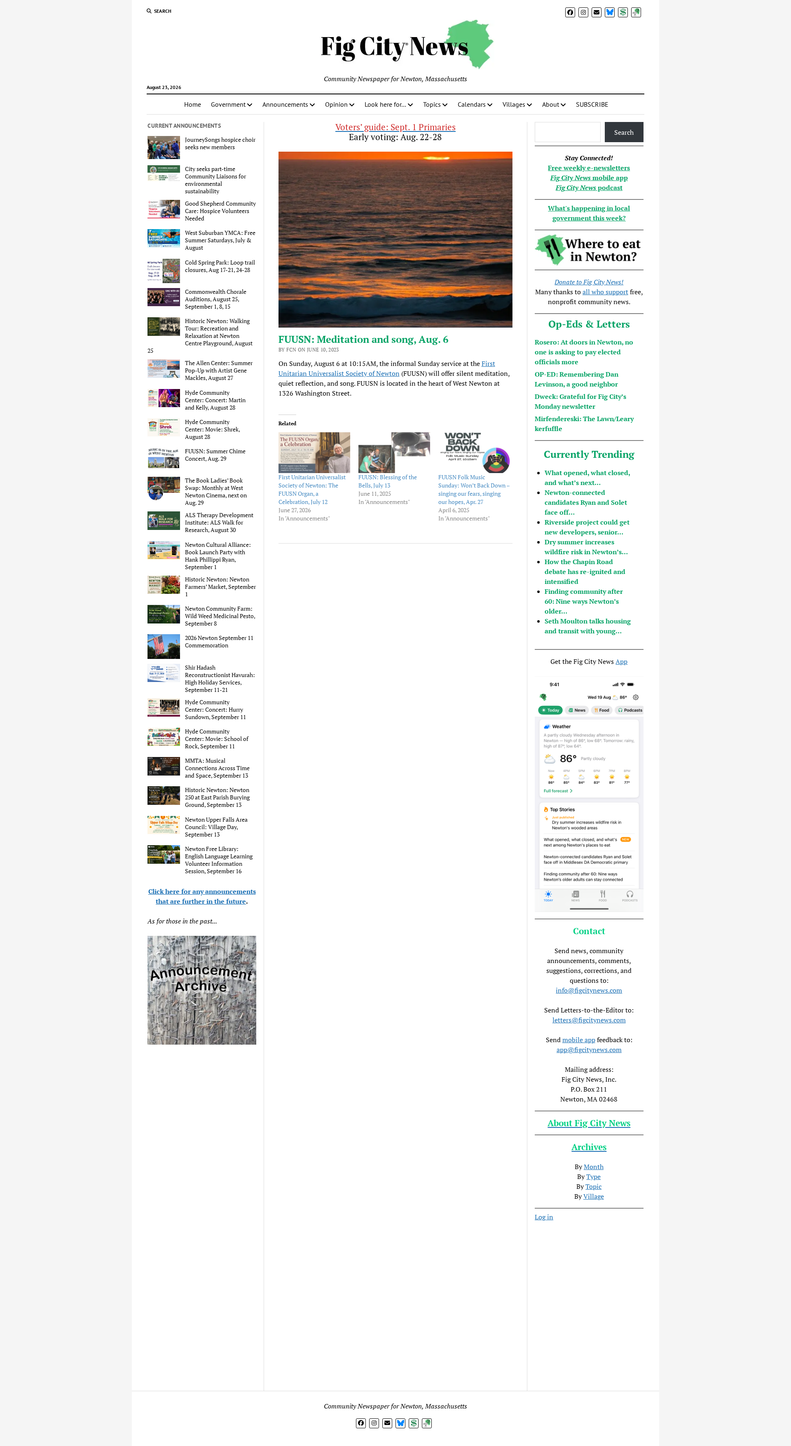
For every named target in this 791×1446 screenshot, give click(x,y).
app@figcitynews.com (589, 1049)
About (550, 104)
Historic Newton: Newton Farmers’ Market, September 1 (220, 587)
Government (228, 104)
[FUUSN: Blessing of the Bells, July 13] (394, 452)
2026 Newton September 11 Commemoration (219, 641)
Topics (432, 104)
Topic (593, 1186)
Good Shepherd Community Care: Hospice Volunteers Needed (220, 211)
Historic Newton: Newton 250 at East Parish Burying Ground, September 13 (217, 797)
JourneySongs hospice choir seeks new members (220, 143)
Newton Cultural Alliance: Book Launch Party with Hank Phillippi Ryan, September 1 (218, 556)
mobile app (578, 1039)
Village (593, 1196)
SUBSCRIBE (592, 104)
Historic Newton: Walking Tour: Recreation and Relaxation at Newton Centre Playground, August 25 (200, 335)
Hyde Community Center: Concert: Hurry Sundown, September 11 (215, 709)
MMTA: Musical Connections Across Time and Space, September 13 (217, 768)
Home (192, 104)
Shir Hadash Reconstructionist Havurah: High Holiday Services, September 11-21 (220, 679)
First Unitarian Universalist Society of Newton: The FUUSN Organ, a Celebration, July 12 (312, 489)
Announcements (285, 104)
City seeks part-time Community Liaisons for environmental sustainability (215, 180)
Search (624, 132)
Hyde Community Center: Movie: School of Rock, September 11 (216, 739)
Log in (544, 1216)
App (621, 661)
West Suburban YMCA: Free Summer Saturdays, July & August (220, 240)
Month (594, 1166)
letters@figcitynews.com (589, 1019)
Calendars (472, 104)
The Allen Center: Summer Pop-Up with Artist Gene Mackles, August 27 (219, 370)
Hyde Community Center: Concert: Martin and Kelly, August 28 (215, 400)
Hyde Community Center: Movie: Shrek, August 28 (212, 429)
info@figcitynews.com (589, 990)
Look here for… (385, 104)
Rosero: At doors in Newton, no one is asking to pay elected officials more (584, 351)
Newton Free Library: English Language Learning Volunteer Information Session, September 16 (219, 860)
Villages (514, 104)
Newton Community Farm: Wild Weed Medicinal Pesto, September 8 (220, 616)
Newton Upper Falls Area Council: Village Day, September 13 (216, 827)
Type (593, 1176)
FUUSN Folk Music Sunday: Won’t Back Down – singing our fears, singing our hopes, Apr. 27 (474, 489)
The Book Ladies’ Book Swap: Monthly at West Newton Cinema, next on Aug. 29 (216, 491)
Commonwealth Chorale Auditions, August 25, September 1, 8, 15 (215, 299)
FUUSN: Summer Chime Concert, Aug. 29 (215, 455)
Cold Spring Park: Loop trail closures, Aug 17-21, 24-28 (220, 266)
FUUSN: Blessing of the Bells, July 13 (387, 481)
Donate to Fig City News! (589, 281)
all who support (605, 291)
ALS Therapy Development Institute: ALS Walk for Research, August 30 (219, 522)
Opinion (336, 104)
